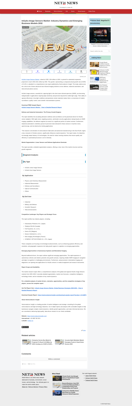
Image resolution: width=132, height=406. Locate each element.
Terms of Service (33, 387)
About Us (24, 387)
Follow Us (30, 320)
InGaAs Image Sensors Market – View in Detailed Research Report (42, 107)
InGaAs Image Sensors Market (30, 79)
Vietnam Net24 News (91, 378)
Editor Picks (25, 327)
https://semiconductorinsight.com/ (37, 316)
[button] (81, 71)
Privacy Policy (43, 387)
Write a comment (54, 359)
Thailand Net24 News (91, 380)
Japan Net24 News (90, 375)
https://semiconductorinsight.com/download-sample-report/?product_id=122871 (62, 295)
